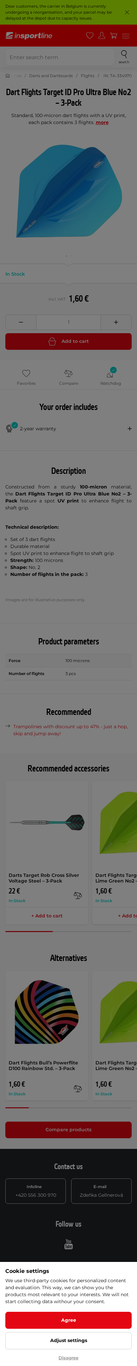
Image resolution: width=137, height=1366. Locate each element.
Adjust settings (68, 1340)
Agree (68, 1320)
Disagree (68, 1357)
